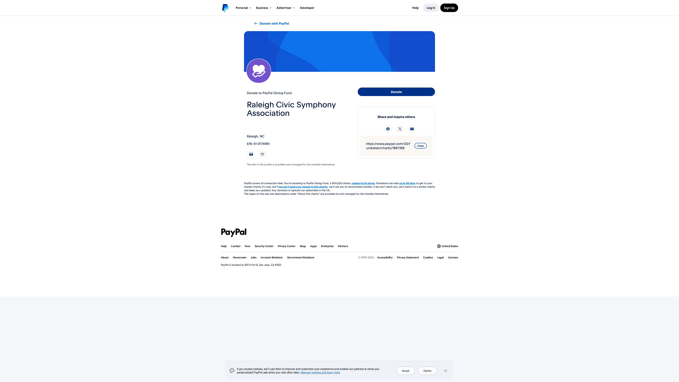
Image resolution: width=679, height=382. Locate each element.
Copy (420, 145)
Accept (405, 370)
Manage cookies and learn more (320, 372)
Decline (427, 370)
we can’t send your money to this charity (303, 186)
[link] (253, 156)
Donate (396, 92)
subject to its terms (363, 183)
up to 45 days (407, 183)
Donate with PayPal (274, 23)
